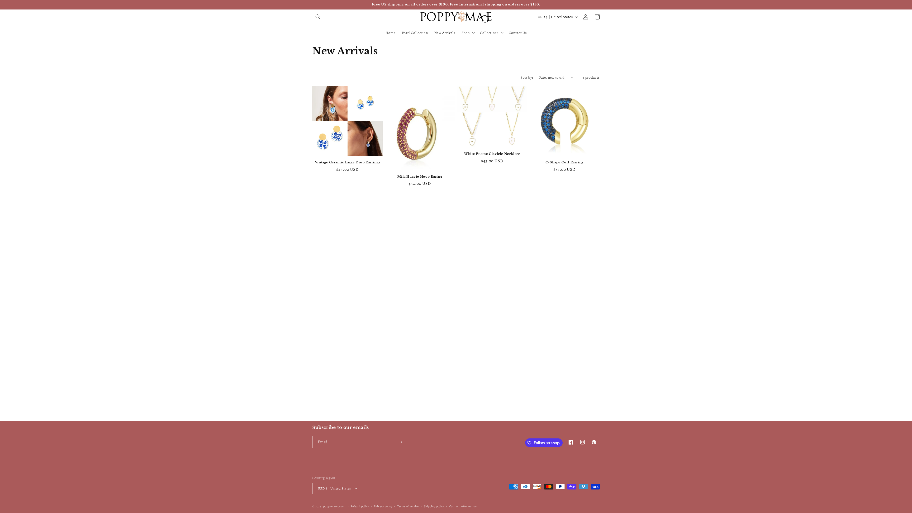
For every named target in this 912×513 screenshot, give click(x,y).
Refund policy (360, 506)
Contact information (463, 506)
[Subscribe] (400, 442)
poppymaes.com (334, 506)
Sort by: (527, 77)
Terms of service (408, 506)
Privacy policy (383, 506)
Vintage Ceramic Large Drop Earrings (347, 162)
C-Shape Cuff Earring (565, 162)
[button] (318, 17)
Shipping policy (434, 506)
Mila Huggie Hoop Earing (419, 177)
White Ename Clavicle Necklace (492, 154)
